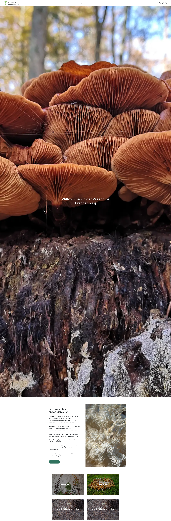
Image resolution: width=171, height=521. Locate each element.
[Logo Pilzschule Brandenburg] (11, 3)
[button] (160, 3)
